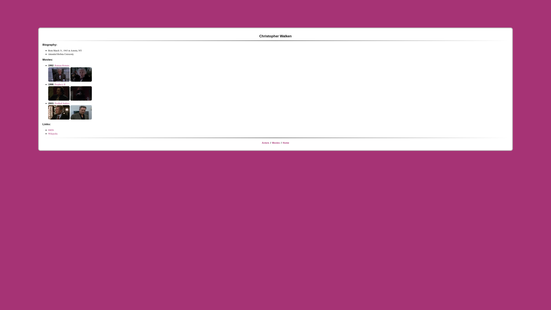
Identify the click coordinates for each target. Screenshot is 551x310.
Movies (276, 143)
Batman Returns (62, 65)
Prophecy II (60, 84)
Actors (265, 143)
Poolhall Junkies (62, 103)
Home (286, 143)
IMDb (51, 129)
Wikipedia (53, 133)
